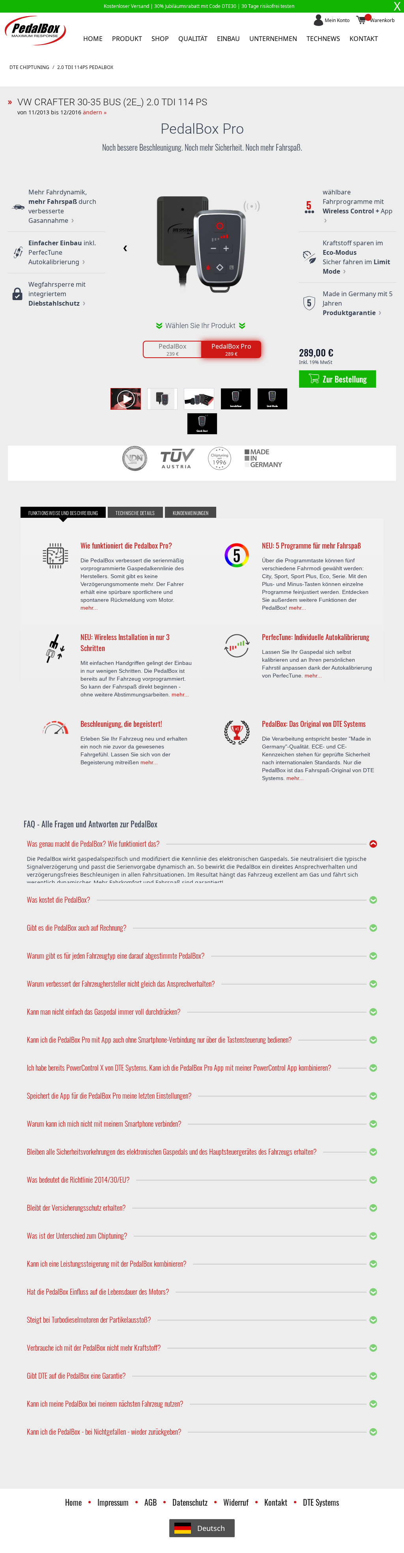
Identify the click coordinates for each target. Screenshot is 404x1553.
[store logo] (35, 30)
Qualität (193, 38)
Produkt (127, 38)
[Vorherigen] (124, 248)
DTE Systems (321, 1502)
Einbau (228, 38)
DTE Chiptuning (29, 67)
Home (93, 38)
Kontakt (364, 38)
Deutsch (211, 1528)
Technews (323, 38)
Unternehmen (273, 38)
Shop (160, 38)
